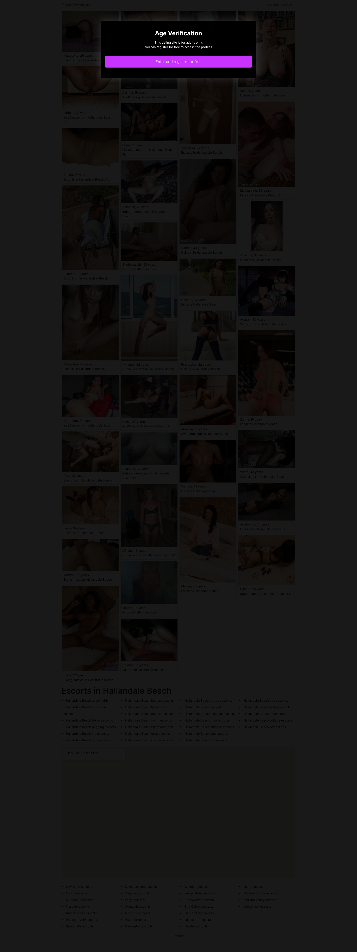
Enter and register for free (178, 61)
